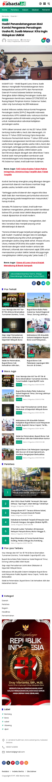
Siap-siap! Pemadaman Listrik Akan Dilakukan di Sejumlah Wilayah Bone (12, 337)
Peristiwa (5, 604)
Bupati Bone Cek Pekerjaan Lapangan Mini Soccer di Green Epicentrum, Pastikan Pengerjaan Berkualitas (38, 363)
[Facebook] (34, 283)
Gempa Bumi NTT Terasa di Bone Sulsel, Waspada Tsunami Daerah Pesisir (28, 511)
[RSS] (26, 763)
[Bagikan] (48, 41)
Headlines (6, 612)
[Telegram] (43, 283)
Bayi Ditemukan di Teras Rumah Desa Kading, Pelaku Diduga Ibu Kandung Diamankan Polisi (27, 539)
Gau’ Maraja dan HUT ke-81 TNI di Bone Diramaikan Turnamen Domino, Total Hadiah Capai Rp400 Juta (13, 312)
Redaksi (5, 771)
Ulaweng (8, 725)
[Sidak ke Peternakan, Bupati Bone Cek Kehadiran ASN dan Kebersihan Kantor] (13, 351)
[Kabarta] (14, 3)
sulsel (6, 721)
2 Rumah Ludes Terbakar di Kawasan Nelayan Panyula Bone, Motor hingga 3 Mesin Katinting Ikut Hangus (28, 530)
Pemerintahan (8, 615)
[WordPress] (17, 763)
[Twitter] (39, 283)
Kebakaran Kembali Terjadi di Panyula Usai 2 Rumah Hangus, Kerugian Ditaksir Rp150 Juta (30, 521)
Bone (6, 718)
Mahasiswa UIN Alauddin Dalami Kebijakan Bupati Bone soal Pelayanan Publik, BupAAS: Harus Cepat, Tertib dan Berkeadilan (38, 337)
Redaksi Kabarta (13, 40)
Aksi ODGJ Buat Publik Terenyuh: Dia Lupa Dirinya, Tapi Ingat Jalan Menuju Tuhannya (29, 502)
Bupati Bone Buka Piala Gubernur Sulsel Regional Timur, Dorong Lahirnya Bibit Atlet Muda (38, 312)
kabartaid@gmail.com (15, 752)
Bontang (8, 714)
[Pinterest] (13, 763)
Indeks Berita (18, 771)
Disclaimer (31, 771)
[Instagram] (22, 763)
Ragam (5, 608)
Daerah (5, 20)
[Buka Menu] (44, 3)
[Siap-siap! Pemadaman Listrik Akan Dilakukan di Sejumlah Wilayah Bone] (13, 325)
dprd (6, 729)
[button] (40, 3)
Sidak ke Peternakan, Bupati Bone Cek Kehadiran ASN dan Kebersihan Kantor (11, 363)
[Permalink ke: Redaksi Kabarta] (4, 40)
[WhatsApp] (48, 283)
